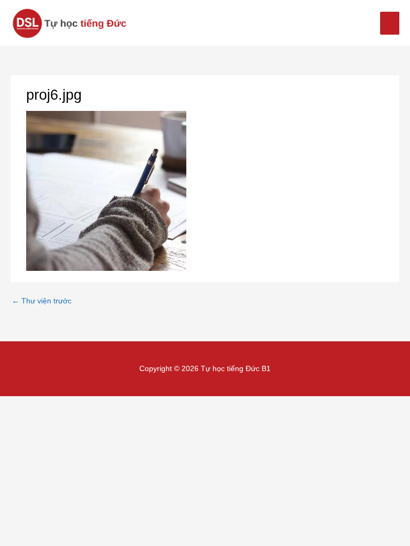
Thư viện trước (42, 301)
